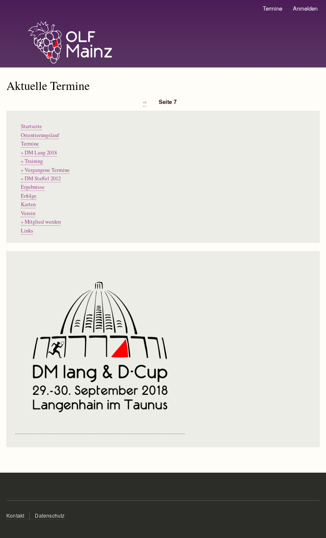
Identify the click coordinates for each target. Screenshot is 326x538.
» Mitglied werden (41, 221)
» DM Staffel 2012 (41, 178)
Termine (272, 8)
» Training (32, 161)
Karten (28, 204)
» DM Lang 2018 (39, 152)
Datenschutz (50, 515)
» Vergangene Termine (45, 170)
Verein (28, 213)
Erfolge (29, 195)
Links (27, 230)
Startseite (31, 126)
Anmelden (305, 8)
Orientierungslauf (40, 135)
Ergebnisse (33, 187)
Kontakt (15, 515)
